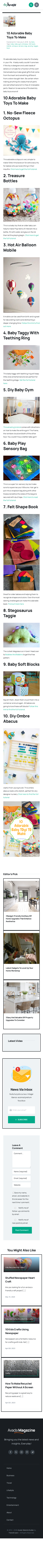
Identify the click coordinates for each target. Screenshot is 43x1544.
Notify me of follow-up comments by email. (20, 1211)
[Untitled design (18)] (9, 16)
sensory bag (23, 46)
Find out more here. (16, 604)
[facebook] (10, 1452)
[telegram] (32, 1452)
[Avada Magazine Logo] (21, 1428)
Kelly (33, 42)
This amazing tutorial (12, 427)
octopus (15, 46)
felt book (32, 44)
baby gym (18, 44)
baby (12, 44)
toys (8, 48)
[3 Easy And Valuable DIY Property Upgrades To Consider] (21, 984)
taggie (36, 46)
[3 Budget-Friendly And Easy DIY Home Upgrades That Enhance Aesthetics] (21, 882)
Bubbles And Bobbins (14, 654)
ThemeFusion (13, 1533)
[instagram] (21, 1452)
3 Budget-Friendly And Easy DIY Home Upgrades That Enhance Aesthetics (19, 919)
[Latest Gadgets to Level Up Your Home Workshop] (21, 934)
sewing (30, 46)
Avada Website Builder (26, 1530)
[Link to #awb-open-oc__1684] (36, 4)
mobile (9, 46)
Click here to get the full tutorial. (24, 169)
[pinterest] (27, 1452)
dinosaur (25, 44)
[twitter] (16, 1452)
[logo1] (10, 3)
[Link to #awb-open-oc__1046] (31, 4)
